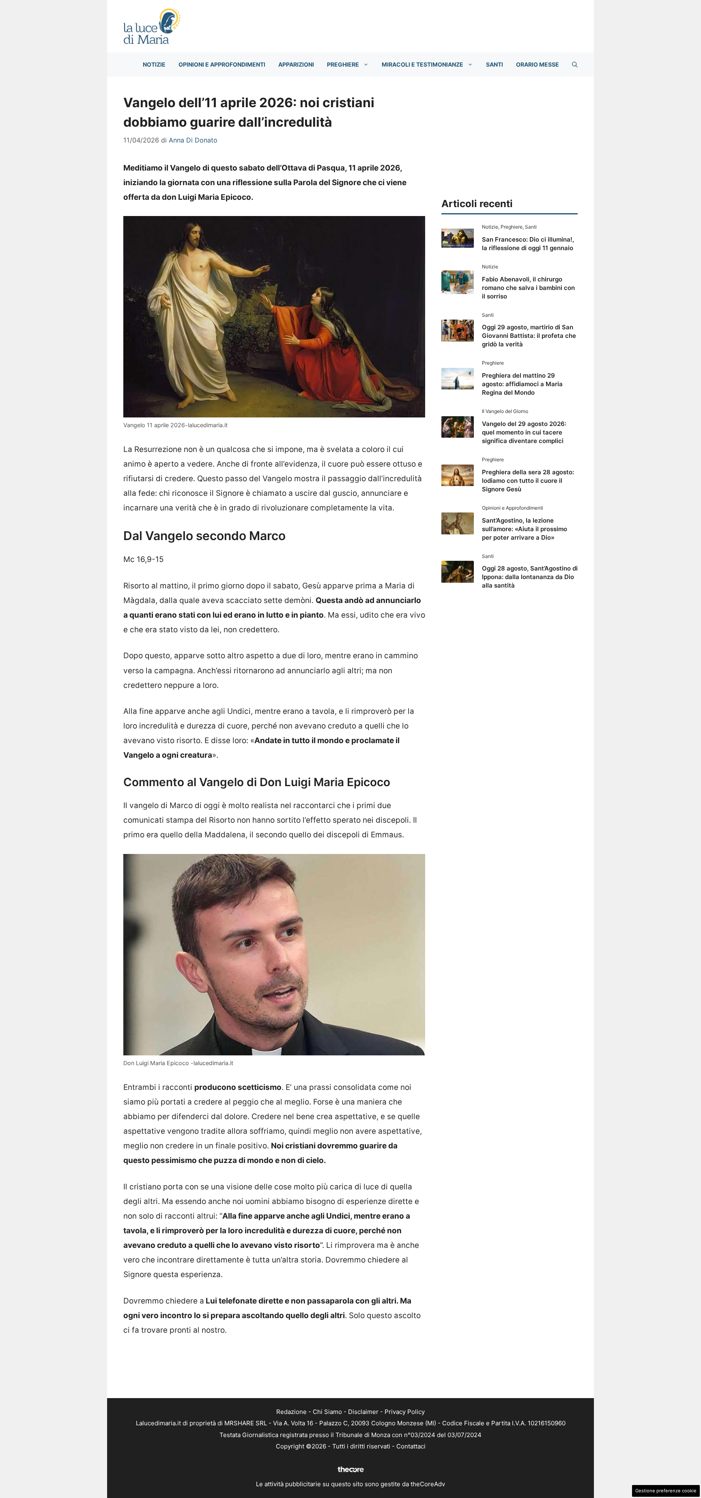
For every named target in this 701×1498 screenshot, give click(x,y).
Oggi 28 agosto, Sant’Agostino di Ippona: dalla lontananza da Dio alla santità (530, 576)
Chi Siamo (327, 1412)
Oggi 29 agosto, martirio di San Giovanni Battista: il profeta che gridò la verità (529, 335)
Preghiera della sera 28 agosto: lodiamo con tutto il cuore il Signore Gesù (528, 480)
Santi (494, 64)
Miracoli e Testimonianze (422, 64)
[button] (575, 64)
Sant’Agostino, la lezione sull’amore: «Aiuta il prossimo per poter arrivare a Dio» (524, 529)
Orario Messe (537, 64)
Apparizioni (296, 64)
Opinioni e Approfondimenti (221, 64)
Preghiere (343, 64)
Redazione (291, 1412)
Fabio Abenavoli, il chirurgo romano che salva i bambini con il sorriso (528, 287)
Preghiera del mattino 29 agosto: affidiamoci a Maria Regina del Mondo (522, 384)
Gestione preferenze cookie (666, 1491)
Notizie (154, 64)
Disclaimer (363, 1412)
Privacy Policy (405, 1412)
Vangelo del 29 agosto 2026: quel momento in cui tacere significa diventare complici (524, 432)
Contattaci (411, 1446)
